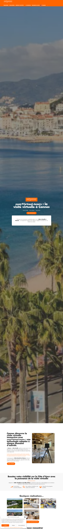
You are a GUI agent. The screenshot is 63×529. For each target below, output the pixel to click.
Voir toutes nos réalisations (31, 521)
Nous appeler (11, 463)
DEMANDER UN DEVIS (36, 5)
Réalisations (12, 5)
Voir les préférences (21, 525)
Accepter (5, 525)
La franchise (28, 5)
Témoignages (38, 210)
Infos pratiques (31, 210)
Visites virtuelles (25, 210)
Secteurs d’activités (20, 5)
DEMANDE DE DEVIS (31, 213)
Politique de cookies (6, 527)
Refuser (13, 525)
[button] (24, 517)
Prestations (6, 5)
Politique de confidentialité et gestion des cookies (16, 527)
